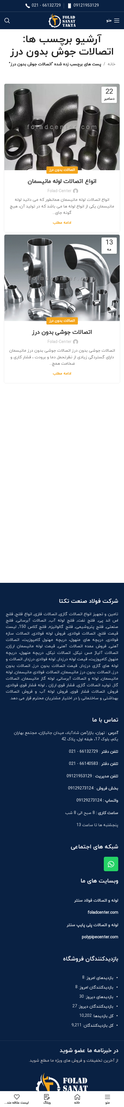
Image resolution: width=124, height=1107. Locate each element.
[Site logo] (62, 20)
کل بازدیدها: (102, 1016)
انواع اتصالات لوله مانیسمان (62, 181)
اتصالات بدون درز (62, 170)
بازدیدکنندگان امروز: (95, 987)
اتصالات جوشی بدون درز (62, 332)
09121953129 (86, 5)
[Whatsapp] (111, 864)
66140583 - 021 (83, 764)
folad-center (60, 191)
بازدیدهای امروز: (98, 978)
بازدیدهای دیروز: (98, 997)
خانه (111, 64)
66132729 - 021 (46, 5)
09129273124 (80, 788)
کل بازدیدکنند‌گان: (97, 1025)
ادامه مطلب (62, 222)
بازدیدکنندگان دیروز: (95, 1006)
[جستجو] (7, 20)
